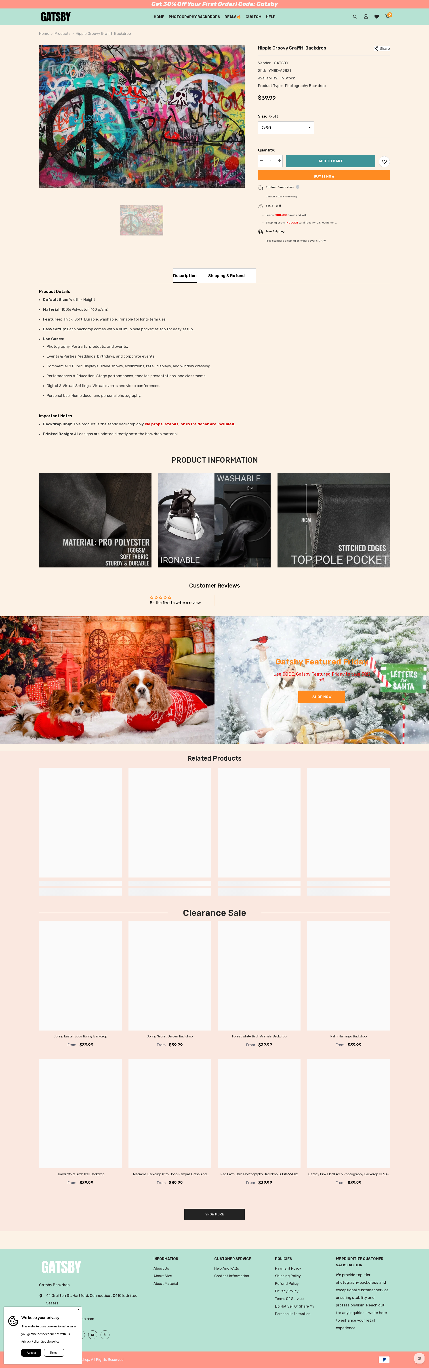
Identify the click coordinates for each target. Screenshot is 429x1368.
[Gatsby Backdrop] (107, 680)
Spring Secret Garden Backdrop (170, 1036)
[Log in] (366, 16)
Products (63, 33)
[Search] (355, 16)
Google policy (50, 1341)
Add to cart (330, 161)
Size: (268, 116)
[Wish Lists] (376, 16)
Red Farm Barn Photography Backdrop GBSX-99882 (259, 1174)
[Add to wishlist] (384, 161)
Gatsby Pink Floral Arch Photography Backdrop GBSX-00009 (348, 1174)
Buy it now (324, 176)
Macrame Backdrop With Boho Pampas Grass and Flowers (169, 1174)
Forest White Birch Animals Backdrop (259, 1036)
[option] (142, 116)
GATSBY (281, 63)
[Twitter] (105, 1334)
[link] (95, 520)
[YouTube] (92, 1334)
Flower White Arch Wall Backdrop (81, 1174)
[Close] (78, 1310)
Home (44, 33)
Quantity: (266, 150)
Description (185, 275)
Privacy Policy (30, 1341)
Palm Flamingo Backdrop (348, 1036)
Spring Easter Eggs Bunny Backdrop (80, 1036)
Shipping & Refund (226, 275)
